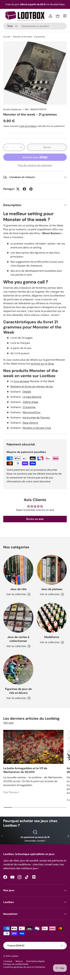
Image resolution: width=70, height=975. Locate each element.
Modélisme (51, 637)
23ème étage (30, 402)
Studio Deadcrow (12, 109)
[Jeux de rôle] (18, 570)
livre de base (21, 381)
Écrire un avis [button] (35, 519)
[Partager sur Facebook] (24, 189)
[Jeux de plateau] (52, 570)
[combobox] (35, 26)
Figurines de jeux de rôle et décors (18, 691)
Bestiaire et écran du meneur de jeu (31, 386)
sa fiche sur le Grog (42, 363)
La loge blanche (32, 397)
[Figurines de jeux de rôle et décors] (18, 670)
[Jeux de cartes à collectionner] (18, 618)
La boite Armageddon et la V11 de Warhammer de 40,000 (25, 770)
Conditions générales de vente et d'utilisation (24, 967)
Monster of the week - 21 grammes (29, 36)
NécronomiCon (31, 412)
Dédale (27, 391)
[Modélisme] (52, 618)
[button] (57, 15)
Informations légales (35, 961)
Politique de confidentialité (15, 964)
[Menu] (64, 15)
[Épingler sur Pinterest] (31, 189)
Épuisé (47, 147)
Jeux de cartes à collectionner (18, 639)
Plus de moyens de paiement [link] (35, 165)
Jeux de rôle (18, 589)
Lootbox (14, 956)
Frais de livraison (28, 126)
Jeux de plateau (51, 589)
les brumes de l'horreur (36, 417)
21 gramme (29, 407)
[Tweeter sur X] (18, 189)
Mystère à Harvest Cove (37, 428)
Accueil (6, 36)
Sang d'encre (30, 422)
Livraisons (7, 961)
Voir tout (8, 722)
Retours (19, 961)
